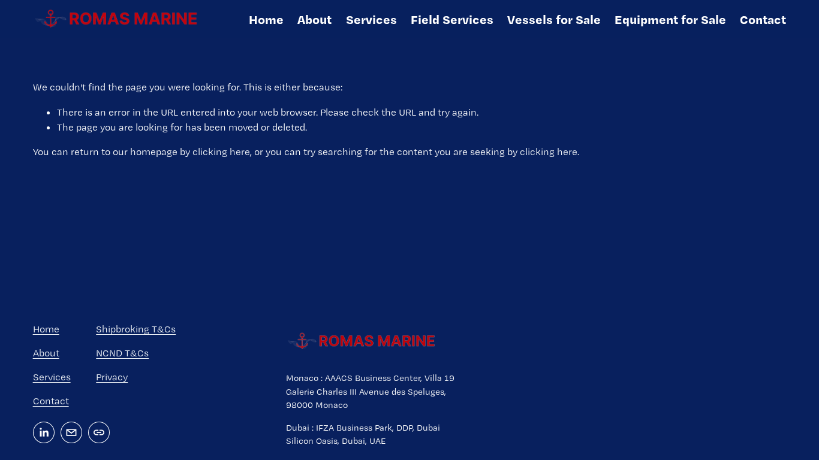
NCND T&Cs (122, 353)
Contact (763, 19)
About (314, 19)
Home (266, 19)
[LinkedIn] (44, 432)
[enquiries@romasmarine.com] (71, 432)
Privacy (112, 377)
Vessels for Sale (554, 19)
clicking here (221, 152)
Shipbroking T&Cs (136, 329)
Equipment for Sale (670, 19)
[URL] (99, 432)
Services (371, 19)
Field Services (452, 19)
